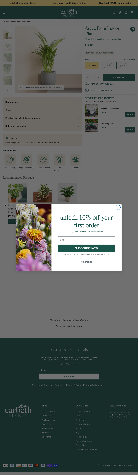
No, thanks (86, 262)
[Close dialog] (118, 207)
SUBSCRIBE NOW (86, 248)
